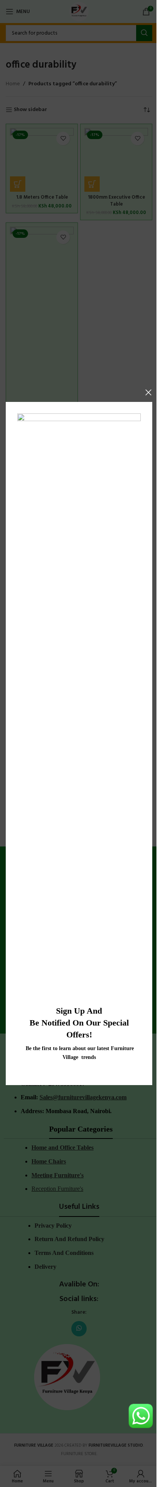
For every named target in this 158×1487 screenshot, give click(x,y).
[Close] (148, 392)
